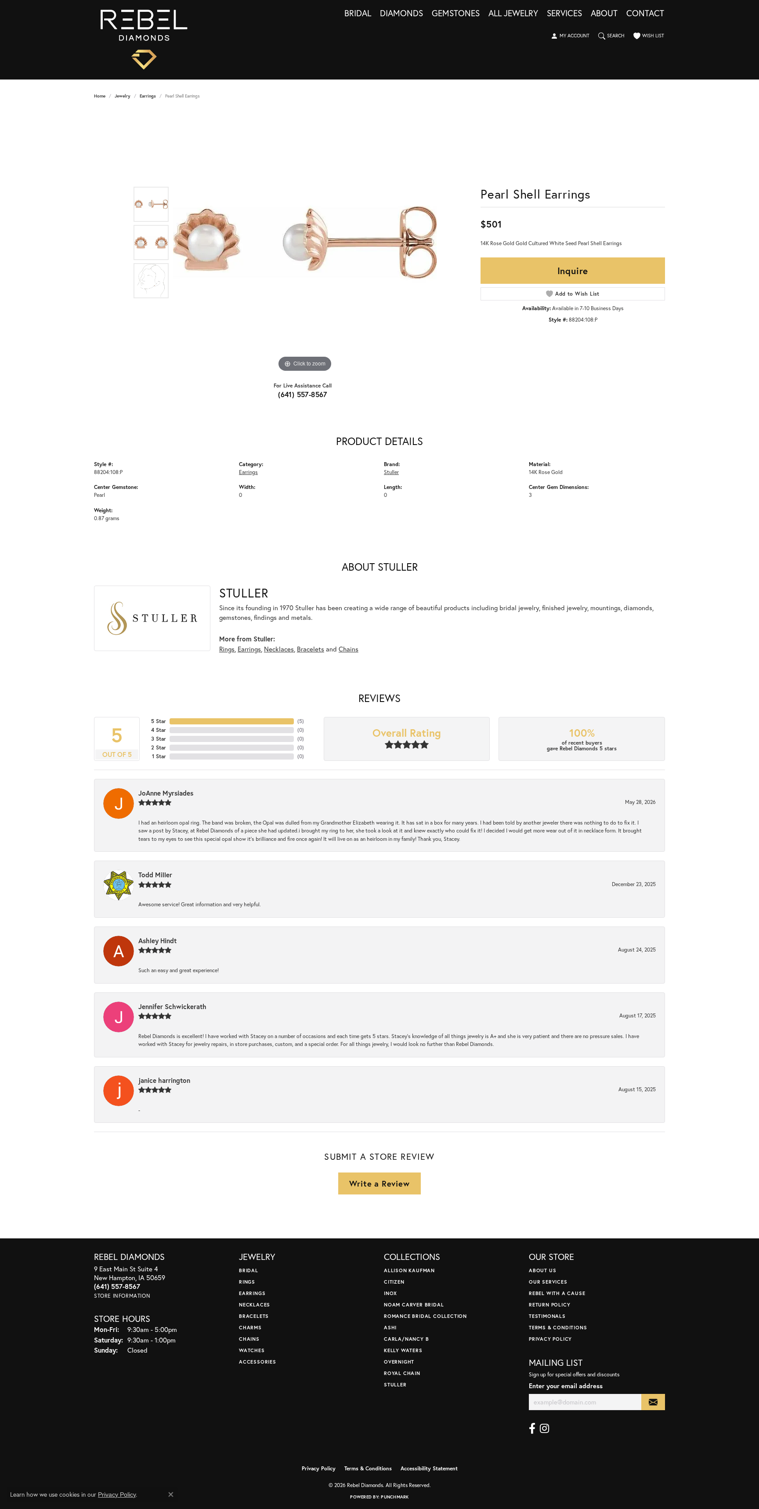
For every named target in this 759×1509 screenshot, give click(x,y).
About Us (542, 1270)
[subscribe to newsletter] (653, 1402)
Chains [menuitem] (249, 1338)
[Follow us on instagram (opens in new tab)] (544, 1428)
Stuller (391, 471)
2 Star (158, 747)
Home (99, 96)
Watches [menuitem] (252, 1350)
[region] (305, 242)
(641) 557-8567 (302, 394)
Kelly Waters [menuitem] (403, 1350)
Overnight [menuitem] (399, 1361)
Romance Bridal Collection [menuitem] (425, 1316)
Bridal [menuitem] (248, 1270)
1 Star (159, 756)
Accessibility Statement (429, 1468)
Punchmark (394, 1497)
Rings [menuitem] (247, 1281)
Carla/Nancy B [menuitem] (406, 1338)
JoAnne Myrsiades (165, 793)
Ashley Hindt (157, 940)
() (300, 721)
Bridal (357, 13)
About (604, 13)
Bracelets (310, 648)
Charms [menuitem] (250, 1327)
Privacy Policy (550, 1338)
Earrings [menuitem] (252, 1293)
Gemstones (456, 13)
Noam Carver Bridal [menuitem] (414, 1304)
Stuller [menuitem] (395, 1384)
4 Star (158, 730)
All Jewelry (513, 13)
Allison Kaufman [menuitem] (409, 1270)
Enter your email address (566, 1386)
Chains (348, 648)
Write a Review (379, 1183)
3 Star (158, 738)
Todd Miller (155, 874)
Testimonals (547, 1316)
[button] (570, 36)
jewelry (122, 96)
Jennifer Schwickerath (172, 1006)
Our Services (548, 1281)
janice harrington (164, 1080)
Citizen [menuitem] (394, 1281)
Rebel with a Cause (557, 1293)
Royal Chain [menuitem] (402, 1373)
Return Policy (549, 1304)
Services (564, 13)
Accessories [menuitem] (257, 1361)
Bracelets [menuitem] (254, 1316)
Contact (645, 13)
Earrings (148, 96)
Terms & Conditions (558, 1327)
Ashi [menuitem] (390, 1327)
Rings (227, 648)
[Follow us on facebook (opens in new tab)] (532, 1428)
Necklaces (279, 648)
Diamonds (401, 13)
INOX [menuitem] (390, 1293)
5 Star (158, 721)
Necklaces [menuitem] (254, 1304)
